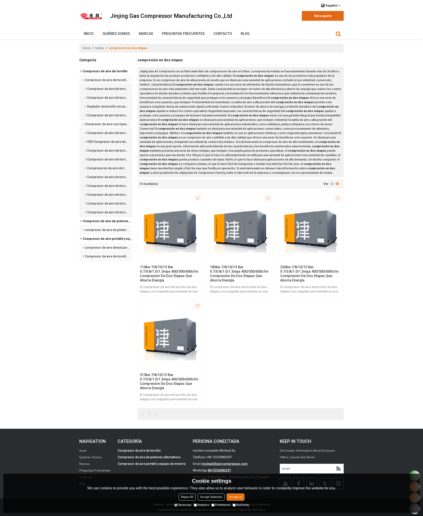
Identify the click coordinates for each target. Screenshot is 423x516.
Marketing (242, 505)
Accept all (235, 497)
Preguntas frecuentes (183, 34)
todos (99, 48)
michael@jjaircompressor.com (225, 464)
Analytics (203, 505)
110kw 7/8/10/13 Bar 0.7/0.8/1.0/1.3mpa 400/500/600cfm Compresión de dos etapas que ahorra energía (169, 273)
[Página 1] (143, 413)
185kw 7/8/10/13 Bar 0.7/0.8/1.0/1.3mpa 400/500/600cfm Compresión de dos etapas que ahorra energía (239, 273)
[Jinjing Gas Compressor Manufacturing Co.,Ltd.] (91, 16)
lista (332, 184)
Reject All (187, 497)
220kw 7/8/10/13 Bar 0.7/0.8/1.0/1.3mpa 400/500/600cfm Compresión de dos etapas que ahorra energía (309, 273)
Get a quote (323, 16)
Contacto (222, 34)
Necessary (185, 505)
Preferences (222, 505)
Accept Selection (211, 497)
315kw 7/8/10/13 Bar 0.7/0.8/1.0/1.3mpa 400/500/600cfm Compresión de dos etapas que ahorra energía (169, 381)
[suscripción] (338, 468)
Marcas (146, 34)
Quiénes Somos (116, 34)
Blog (245, 34)
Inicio (89, 34)
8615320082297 (219, 470)
